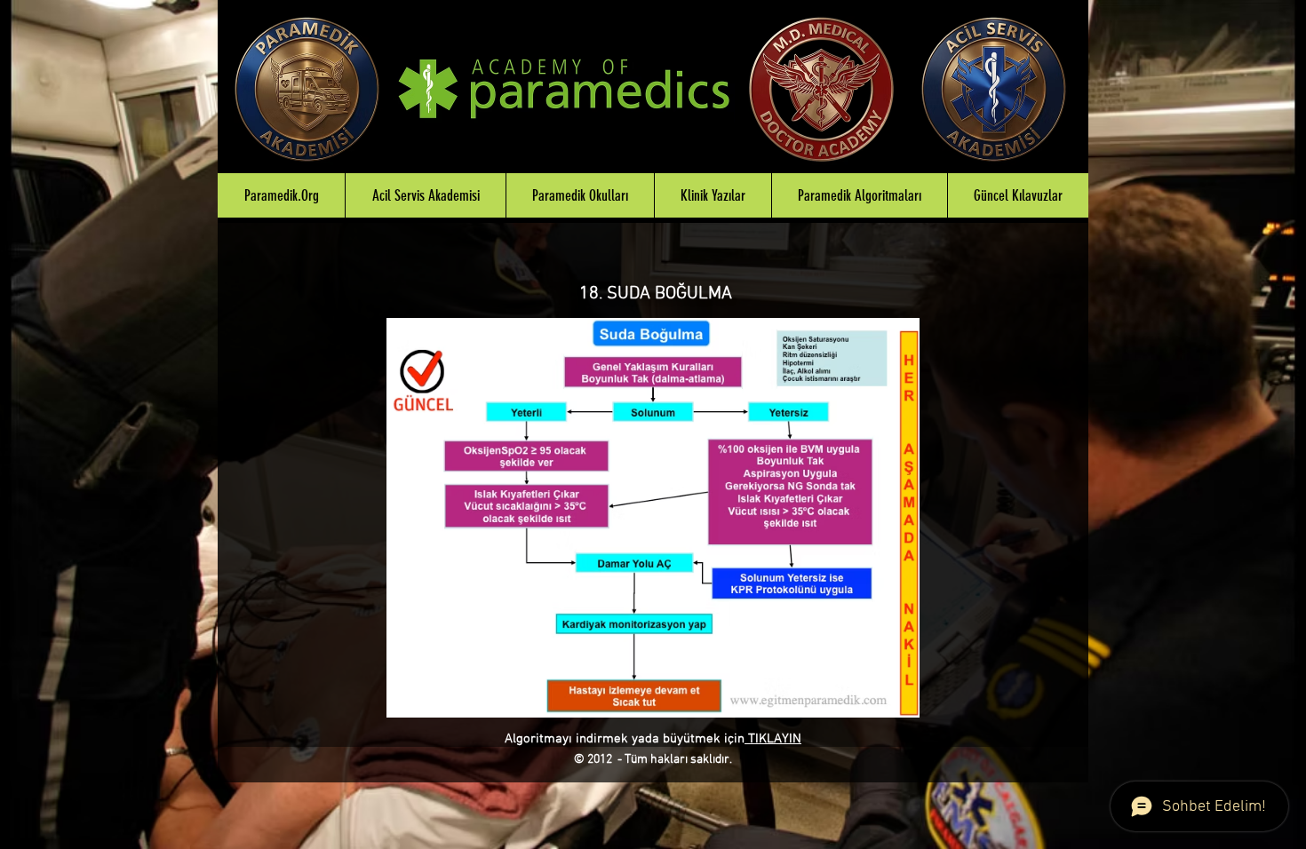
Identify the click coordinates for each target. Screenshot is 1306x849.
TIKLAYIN (773, 739)
